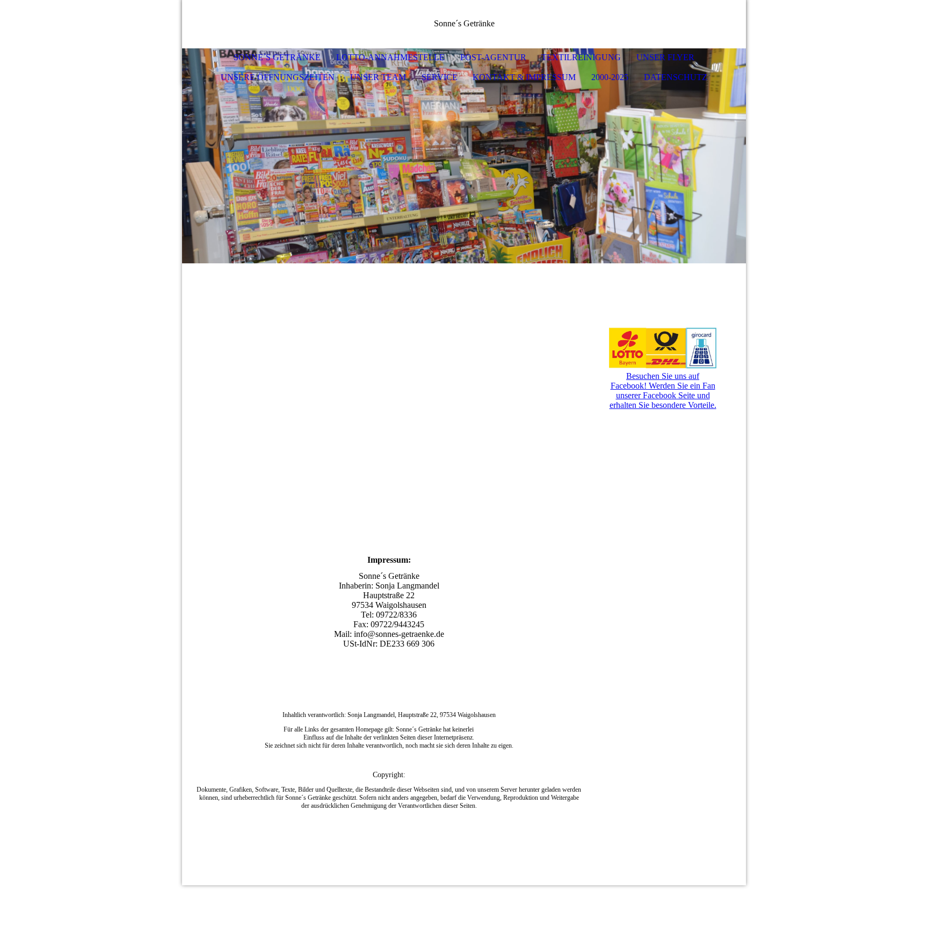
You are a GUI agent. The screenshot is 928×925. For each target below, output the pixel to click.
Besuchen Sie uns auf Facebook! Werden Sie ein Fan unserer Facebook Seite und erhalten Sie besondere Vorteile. (663, 390)
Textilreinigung (581, 57)
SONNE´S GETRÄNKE (277, 57)
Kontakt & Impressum (524, 77)
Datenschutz (675, 77)
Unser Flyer (665, 57)
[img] (705, 24)
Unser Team (378, 77)
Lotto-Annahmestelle (390, 57)
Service (440, 77)
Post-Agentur (493, 57)
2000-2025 (609, 77)
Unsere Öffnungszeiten (278, 77)
